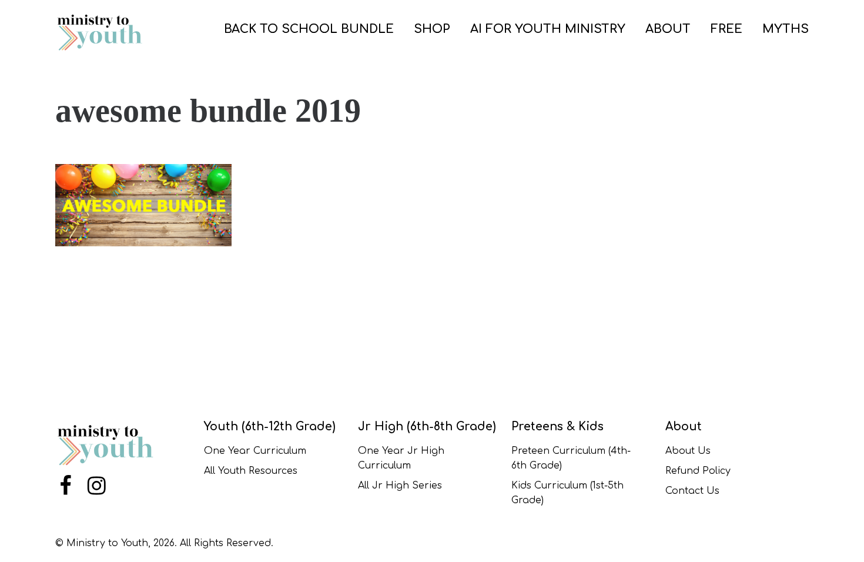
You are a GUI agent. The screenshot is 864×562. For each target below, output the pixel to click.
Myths (785, 29)
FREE (726, 29)
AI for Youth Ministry (547, 29)
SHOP (432, 29)
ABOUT (668, 29)
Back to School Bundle (309, 29)
